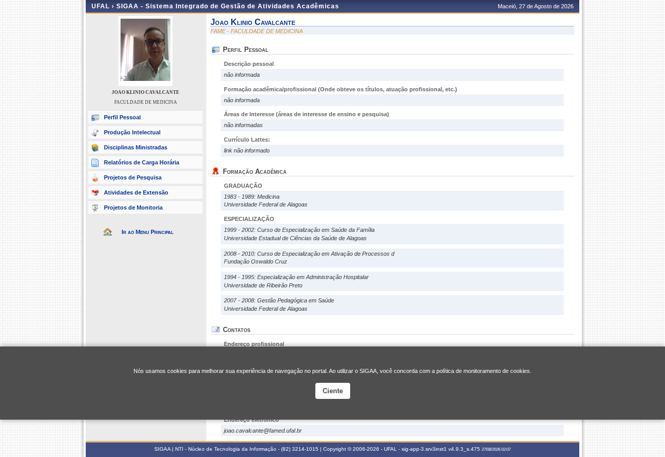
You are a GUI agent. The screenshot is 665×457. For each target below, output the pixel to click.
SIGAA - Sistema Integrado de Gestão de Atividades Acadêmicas (227, 6)
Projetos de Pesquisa (133, 177)
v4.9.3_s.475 (464, 449)
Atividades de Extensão (136, 192)
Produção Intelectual (132, 132)
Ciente (333, 391)
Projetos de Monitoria (133, 207)
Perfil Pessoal (122, 117)
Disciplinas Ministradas (135, 147)
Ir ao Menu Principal (148, 232)
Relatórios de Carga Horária (141, 162)
